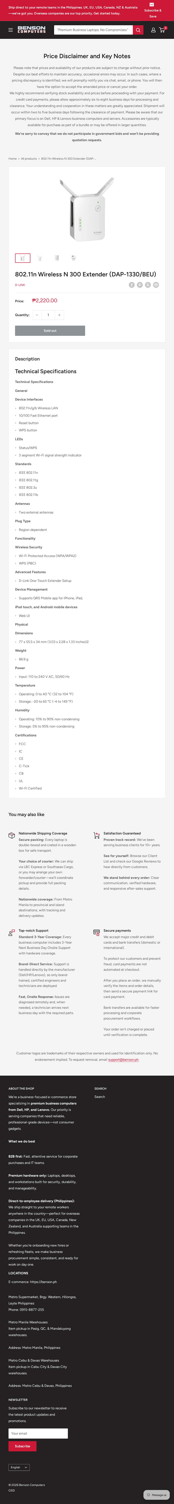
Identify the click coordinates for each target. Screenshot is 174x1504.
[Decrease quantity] (36, 315)
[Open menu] (10, 30)
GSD (11, 1490)
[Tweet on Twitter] (148, 284)
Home (12, 158)
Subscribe (22, 1446)
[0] (162, 29)
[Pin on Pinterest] (140, 284)
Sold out (50, 331)
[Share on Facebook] (132, 284)
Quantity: (22, 315)
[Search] (138, 30)
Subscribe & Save (152, 13)
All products (29, 158)
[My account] (153, 30)
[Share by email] (156, 284)
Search (99, 1097)
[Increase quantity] (59, 315)
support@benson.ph (123, 1060)
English (15, 1467)
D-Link (20, 285)
